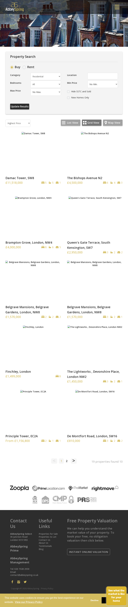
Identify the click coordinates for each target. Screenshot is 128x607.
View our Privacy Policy (29, 602)
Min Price (72, 82)
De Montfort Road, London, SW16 (92, 436)
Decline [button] (94, 600)
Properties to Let (47, 536)
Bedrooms (15, 82)
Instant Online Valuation (88, 552)
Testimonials (45, 545)
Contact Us (44, 539)
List (72, 122)
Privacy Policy (47, 588)
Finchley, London (18, 371)
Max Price (15, 90)
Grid (93, 122)
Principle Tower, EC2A (21, 436)
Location (72, 75)
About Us (43, 542)
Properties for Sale (48, 533)
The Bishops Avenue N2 (84, 178)
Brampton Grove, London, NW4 (28, 242)
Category (15, 75)
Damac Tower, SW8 (19, 178)
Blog (41, 549)
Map (114, 122)
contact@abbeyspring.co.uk (24, 574)
